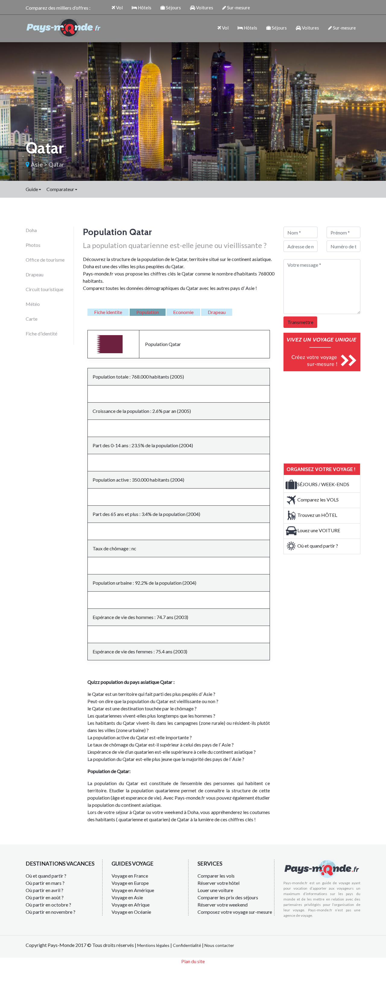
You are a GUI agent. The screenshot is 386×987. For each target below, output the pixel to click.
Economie (183, 312)
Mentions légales (153, 945)
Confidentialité (187, 945)
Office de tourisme (45, 259)
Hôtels (144, 7)
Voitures (204, 7)
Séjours (173, 7)
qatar (56, 164)
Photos (33, 245)
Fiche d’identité (41, 333)
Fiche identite (108, 312)
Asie (37, 164)
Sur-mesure (238, 7)
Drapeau (34, 274)
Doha (31, 230)
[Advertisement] (328, 416)
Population (147, 312)
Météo (33, 304)
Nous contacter (219, 945)
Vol (119, 7)
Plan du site (193, 961)
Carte (31, 319)
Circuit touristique (44, 289)
